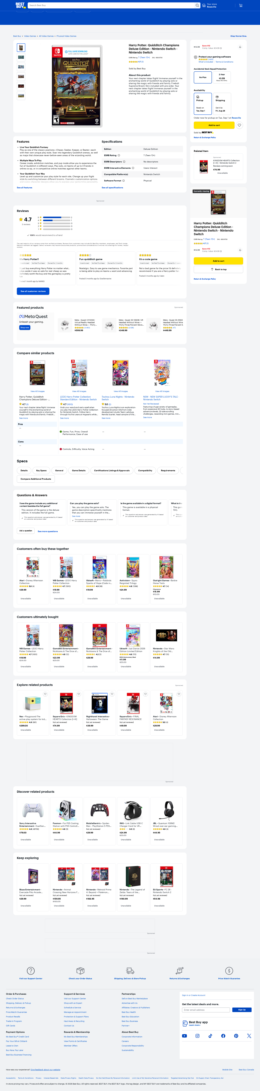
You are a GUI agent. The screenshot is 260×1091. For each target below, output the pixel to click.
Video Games (30, 36)
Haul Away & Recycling (74, 1021)
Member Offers (70, 1045)
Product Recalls (13, 1016)
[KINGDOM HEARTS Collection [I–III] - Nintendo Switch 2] (203, 167)
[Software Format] (123, 180)
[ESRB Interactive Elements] (133, 168)
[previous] (197, 78)
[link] (33, 291)
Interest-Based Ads (51, 1078)
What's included (206, 62)
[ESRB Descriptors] (124, 161)
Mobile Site (227, 1070)
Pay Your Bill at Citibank (16, 1041)
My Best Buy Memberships (76, 1036)
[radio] (203, 104)
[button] (221, 48)
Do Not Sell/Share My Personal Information (113, 1078)
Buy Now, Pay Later (14, 1050)
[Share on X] (249, 1035)
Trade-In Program (14, 1021)
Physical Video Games (66, 36)
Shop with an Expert (73, 1003)
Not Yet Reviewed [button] (151, 404)
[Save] (239, 125)
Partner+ (126, 1025)
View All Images (38, 391)
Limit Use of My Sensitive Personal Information (150, 1078)
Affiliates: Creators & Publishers (136, 1007)
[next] (239, 78)
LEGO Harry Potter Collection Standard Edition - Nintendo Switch (78, 398)
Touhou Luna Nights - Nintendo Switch (118, 398)
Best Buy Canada (246, 1070)
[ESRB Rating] (119, 155)
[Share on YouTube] (184, 1035)
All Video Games (46, 36)
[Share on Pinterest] (236, 1035)
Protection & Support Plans (76, 1016)
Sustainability (128, 1050)
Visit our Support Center (75, 998)
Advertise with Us (129, 1003)
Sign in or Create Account (193, 995)
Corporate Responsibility (133, 1045)
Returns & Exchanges (15, 1007)
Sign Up (242, 1009)
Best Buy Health (129, 1012)
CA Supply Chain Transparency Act (209, 1078)
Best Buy (17, 36)
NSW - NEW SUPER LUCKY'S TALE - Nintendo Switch (161, 398)
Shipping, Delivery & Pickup (18, 1003)
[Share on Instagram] (197, 1035)
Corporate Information (132, 1036)
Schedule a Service (72, 1007)
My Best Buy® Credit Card (17, 1036)
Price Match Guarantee (16, 1012)
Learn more (195, 1025)
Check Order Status (15, 998)
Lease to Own (12, 1045)
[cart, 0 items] (241, 5)
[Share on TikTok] (210, 1035)
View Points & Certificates (75, 1041)
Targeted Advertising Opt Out (182, 1078)
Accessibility (11, 1078)
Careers (125, 1041)
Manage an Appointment (75, 1012)
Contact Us (69, 1025)
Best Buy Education (130, 1016)
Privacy (38, 1078)
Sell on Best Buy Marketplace (135, 998)
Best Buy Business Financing (18, 1054)
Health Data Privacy (86, 1078)
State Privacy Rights (68, 1078)
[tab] (24, 470)
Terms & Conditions (224, 62)
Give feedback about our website (45, 1070)
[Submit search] (197, 5)
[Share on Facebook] (223, 1035)
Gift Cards (10, 1025)
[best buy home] (21, 5)
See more (23, 418)
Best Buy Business (130, 1021)
